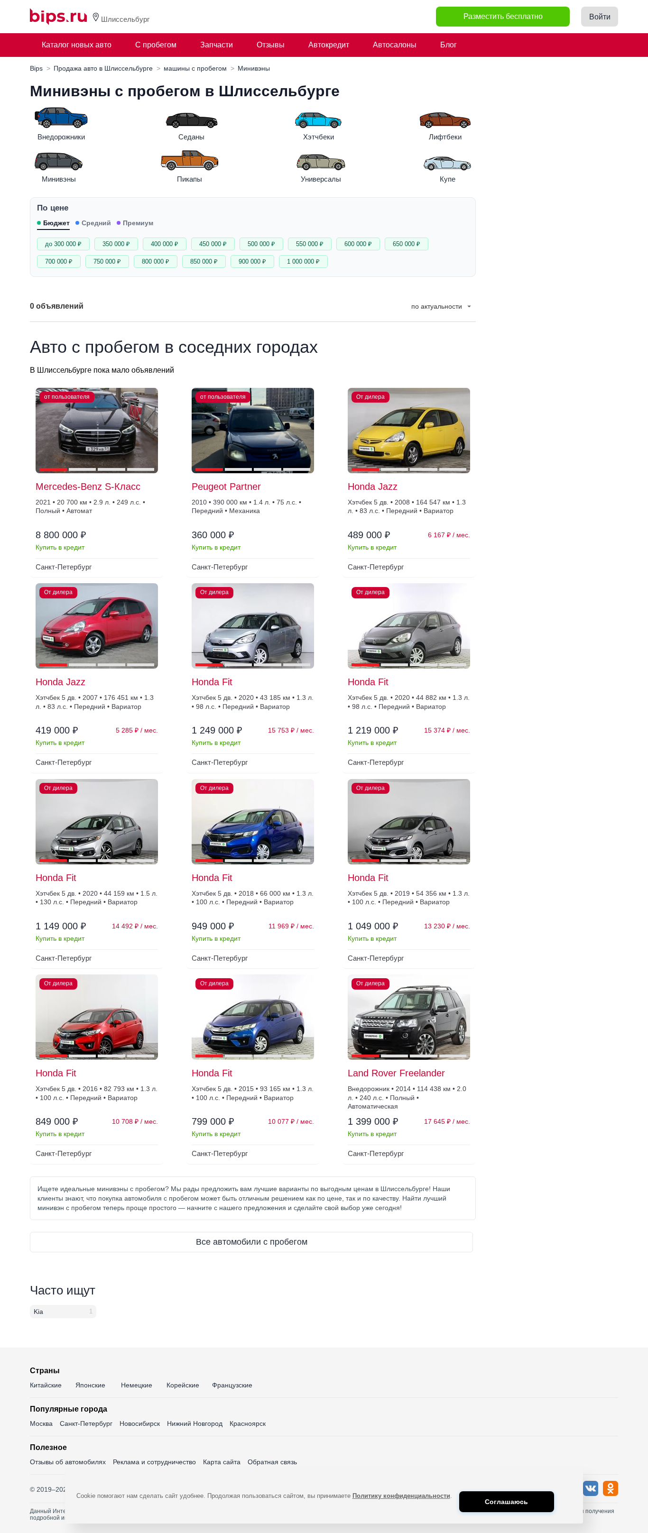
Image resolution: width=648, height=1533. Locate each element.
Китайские (46, 1385)
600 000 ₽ (358, 244)
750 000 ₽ (107, 261)
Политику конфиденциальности (401, 1495)
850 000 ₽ (204, 261)
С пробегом (155, 45)
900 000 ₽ (252, 261)
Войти (600, 17)
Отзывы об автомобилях (68, 1462)
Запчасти (216, 45)
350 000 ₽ (116, 244)
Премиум (138, 223)
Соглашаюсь (506, 1501)
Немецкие (136, 1385)
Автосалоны (395, 45)
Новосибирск (140, 1423)
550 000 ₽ (310, 244)
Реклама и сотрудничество (154, 1462)
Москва (41, 1423)
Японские (90, 1385)
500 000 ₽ (261, 244)
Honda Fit (212, 682)
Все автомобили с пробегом (251, 1242)
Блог (448, 45)
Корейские (183, 1385)
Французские (232, 1385)
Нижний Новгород (194, 1423)
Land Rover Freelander (396, 1073)
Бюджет (56, 223)
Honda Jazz (373, 486)
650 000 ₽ (406, 244)
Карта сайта (222, 1462)
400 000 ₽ (164, 244)
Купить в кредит (60, 547)
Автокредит (328, 45)
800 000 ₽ (155, 261)
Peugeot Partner (226, 486)
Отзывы (271, 45)
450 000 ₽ (213, 244)
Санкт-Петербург (86, 1423)
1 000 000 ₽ (303, 261)
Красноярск (248, 1423)
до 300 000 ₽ (63, 244)
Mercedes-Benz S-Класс (88, 486)
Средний (96, 223)
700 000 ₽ (59, 261)
